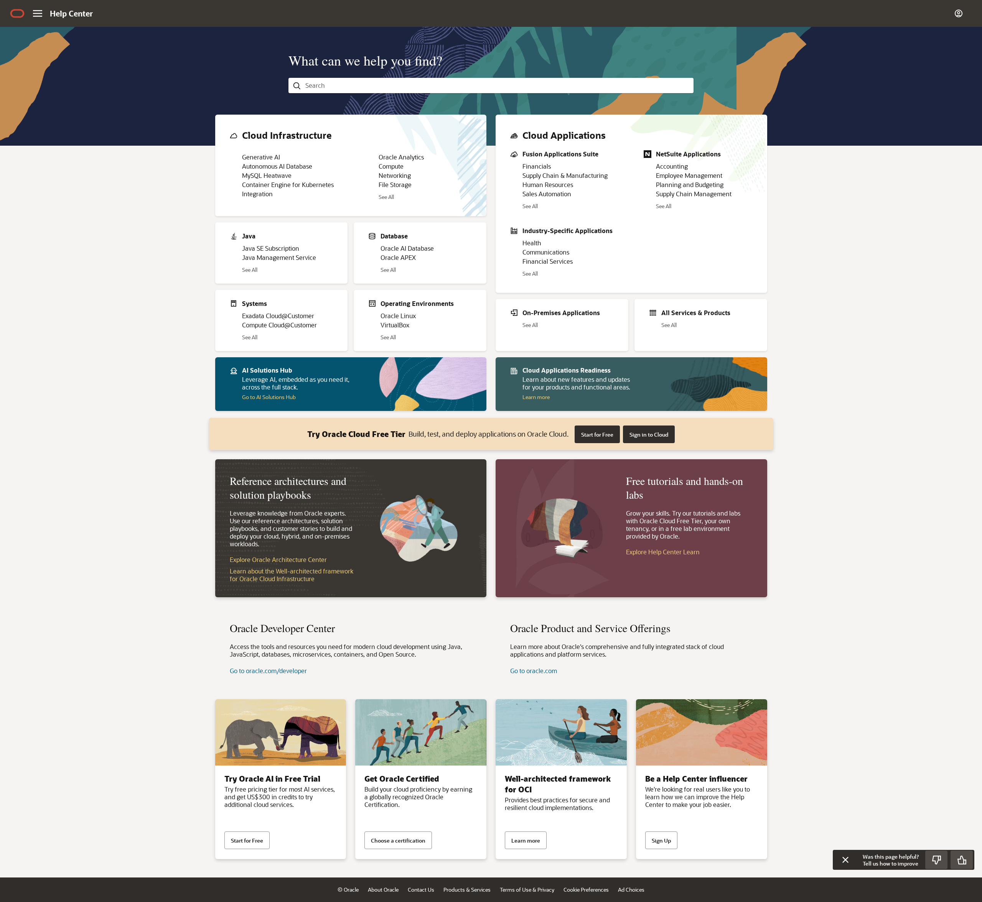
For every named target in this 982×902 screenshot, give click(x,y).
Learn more (536, 397)
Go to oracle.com (533, 671)
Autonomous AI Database (277, 166)
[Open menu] (37, 13)
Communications (545, 252)
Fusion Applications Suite (560, 154)
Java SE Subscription (270, 248)
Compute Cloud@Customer (279, 325)
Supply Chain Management (694, 194)
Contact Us (421, 889)
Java (248, 236)
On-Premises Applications (561, 313)
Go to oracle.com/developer (268, 671)
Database (394, 236)
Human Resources (547, 185)
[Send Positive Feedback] (962, 860)
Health (531, 243)
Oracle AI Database (407, 248)
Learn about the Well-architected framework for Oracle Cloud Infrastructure (291, 575)
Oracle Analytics (401, 157)
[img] (17, 13)
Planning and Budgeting (689, 185)
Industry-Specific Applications (567, 231)
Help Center (71, 13)
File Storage (395, 185)
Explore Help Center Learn (663, 552)
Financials (536, 166)
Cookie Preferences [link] (586, 889)
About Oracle (383, 889)
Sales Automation (546, 194)
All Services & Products (695, 313)
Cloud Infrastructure (287, 135)
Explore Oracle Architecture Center (278, 559)
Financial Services (547, 261)
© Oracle (348, 889)
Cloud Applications (564, 135)
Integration (257, 194)
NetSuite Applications (688, 154)
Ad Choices (631, 889)
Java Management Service (279, 257)
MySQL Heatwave (267, 175)
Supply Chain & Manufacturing (565, 175)
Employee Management (689, 175)
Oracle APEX (398, 257)
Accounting (672, 166)
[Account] (958, 13)
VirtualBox (395, 325)
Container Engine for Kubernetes (288, 185)
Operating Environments (417, 303)
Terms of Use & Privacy (527, 889)
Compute (391, 166)
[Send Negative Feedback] (936, 860)
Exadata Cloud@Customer (278, 316)
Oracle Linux (398, 316)
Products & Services (467, 889)
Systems (254, 303)
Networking (395, 175)
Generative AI (261, 157)
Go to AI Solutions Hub (269, 397)
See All (386, 198)
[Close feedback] (845, 860)
